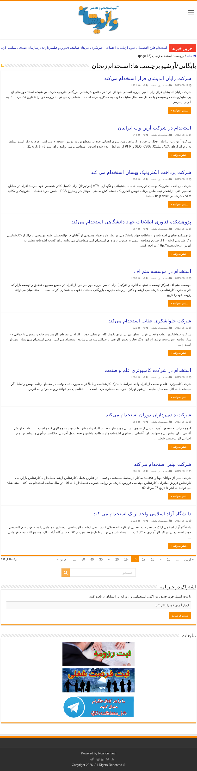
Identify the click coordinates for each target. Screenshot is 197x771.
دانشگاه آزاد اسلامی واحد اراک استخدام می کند (142, 513)
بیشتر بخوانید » (179, 110)
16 (152, 559)
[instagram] (98, 759)
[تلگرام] (92, 759)
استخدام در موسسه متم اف (162, 271)
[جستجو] (66, 572)
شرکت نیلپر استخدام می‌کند (162, 464)
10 (168, 559)
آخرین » (62, 559)
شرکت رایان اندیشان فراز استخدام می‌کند (147, 78)
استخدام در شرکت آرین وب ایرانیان (154, 127)
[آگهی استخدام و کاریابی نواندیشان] (98, 19)
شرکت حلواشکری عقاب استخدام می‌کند (149, 320)
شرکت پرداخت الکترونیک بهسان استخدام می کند (141, 172)
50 (83, 559)
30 (101, 559)
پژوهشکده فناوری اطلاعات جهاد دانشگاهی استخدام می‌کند (131, 221)
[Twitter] (108, 759)
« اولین (189, 559)
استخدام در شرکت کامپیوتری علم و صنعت (148, 370)
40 (92, 559)
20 (117, 559)
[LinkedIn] (103, 759)
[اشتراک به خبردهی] (2, 66)
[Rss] (112, 759)
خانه (190, 56)
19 (126, 559)
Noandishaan (107, 753)
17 (143, 559)
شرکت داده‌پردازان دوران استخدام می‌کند (148, 414)
